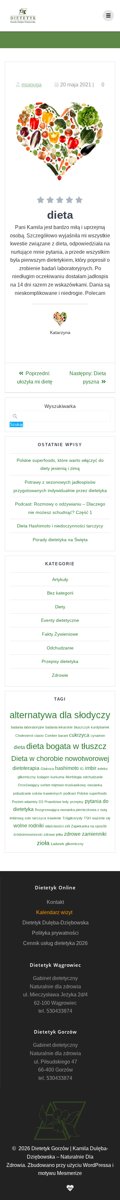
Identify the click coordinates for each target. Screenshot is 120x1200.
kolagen (43, 777)
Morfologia (74, 777)
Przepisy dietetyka (60, 661)
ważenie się (101, 818)
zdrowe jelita (53, 834)
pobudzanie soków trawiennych (37, 793)
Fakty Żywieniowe (60, 634)
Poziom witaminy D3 (27, 802)
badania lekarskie (59, 727)
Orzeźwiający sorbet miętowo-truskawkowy (52, 785)
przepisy (77, 802)
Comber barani (56, 735)
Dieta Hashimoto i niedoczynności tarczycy (60, 525)
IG (82, 769)
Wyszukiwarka (60, 406)
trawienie (54, 818)
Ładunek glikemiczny (67, 844)
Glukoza (47, 769)
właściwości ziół (57, 826)
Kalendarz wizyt (54, 912)
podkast (69, 793)
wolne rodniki (28, 825)
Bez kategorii (60, 593)
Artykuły (60, 579)
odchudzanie (93, 777)
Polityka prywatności (55, 933)
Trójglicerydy (72, 818)
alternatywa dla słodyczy (60, 715)
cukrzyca (79, 735)
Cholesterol (24, 735)
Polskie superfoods (92, 793)
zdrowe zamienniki (85, 834)
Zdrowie (60, 675)
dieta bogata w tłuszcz (66, 746)
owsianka (94, 785)
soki (28, 818)
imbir (90, 768)
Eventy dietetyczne (60, 620)
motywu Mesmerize (60, 1173)
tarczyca (39, 818)
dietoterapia (25, 768)
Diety (60, 606)
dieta (19, 747)
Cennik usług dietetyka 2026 (55, 943)
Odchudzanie (60, 647)
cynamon (98, 735)
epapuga (31, 84)
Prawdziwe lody (56, 802)
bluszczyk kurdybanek (91, 727)
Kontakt (55, 902)
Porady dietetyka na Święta (60, 539)
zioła (43, 843)
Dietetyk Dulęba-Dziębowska (55, 922)
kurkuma (57, 777)
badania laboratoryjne (27, 727)
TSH (87, 818)
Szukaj (16, 424)
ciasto (39, 735)
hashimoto (67, 768)
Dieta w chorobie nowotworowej (60, 758)
